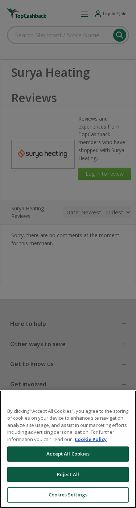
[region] (68, 449)
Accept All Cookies (67, 453)
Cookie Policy (91, 439)
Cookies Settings (68, 494)
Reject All (68, 474)
